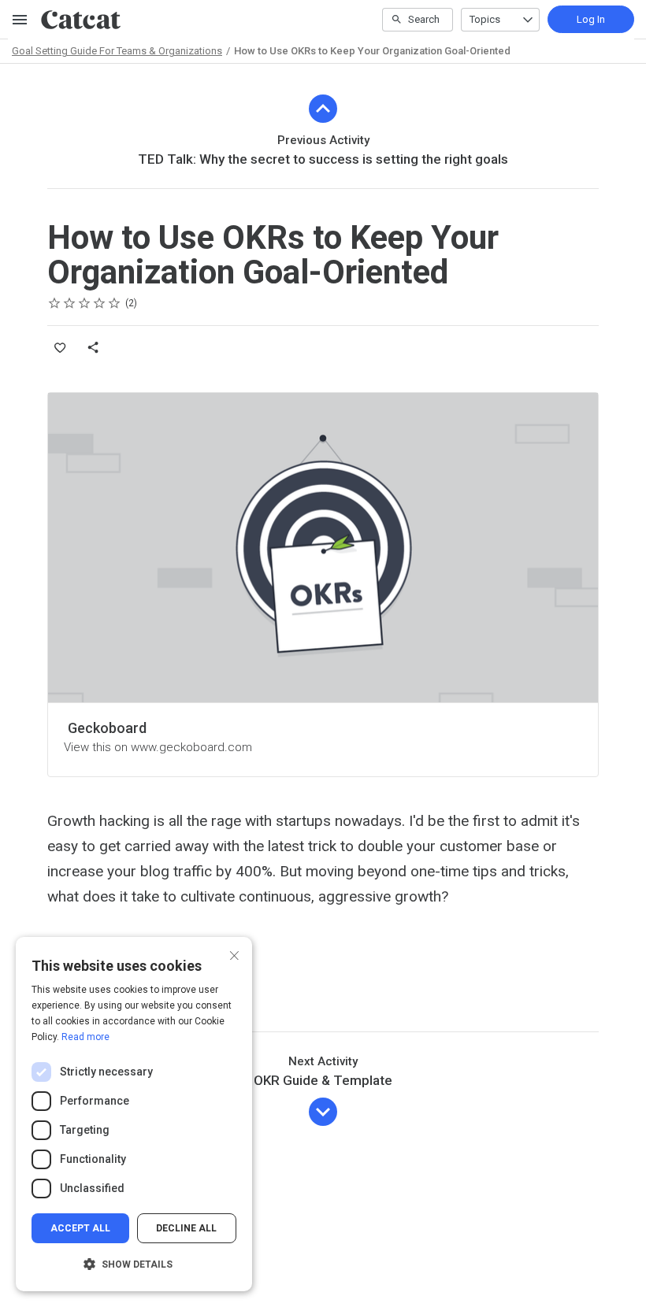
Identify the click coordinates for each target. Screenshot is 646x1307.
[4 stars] (99, 303)
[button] (134, 1264)
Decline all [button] (186, 1228)
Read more (85, 1036)
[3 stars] (84, 303)
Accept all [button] (80, 1228)
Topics (485, 19)
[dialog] (134, 1114)
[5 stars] (114, 303)
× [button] (234, 954)
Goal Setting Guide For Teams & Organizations (117, 51)
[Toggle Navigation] (20, 19)
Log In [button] (591, 19)
